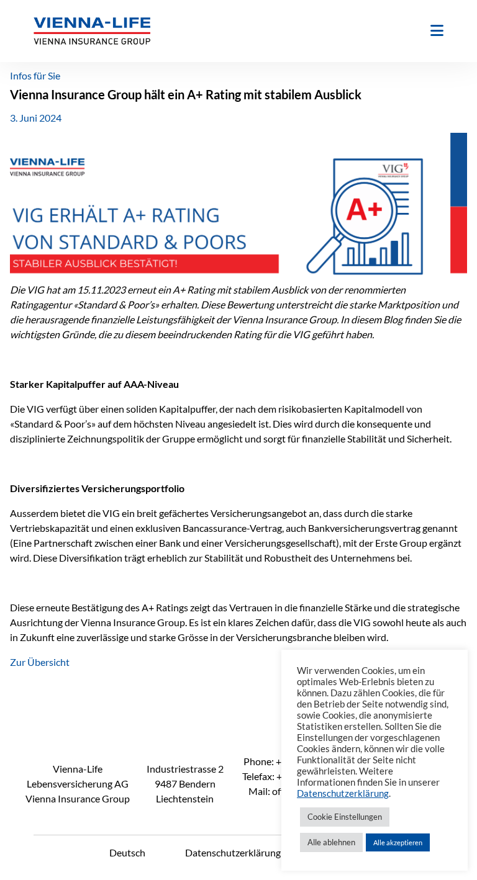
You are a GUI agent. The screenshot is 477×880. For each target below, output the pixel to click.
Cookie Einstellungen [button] (344, 817)
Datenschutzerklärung (233, 852)
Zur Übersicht (40, 662)
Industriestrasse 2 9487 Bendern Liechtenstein (185, 783)
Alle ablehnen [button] (331, 842)
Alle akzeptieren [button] (397, 842)
